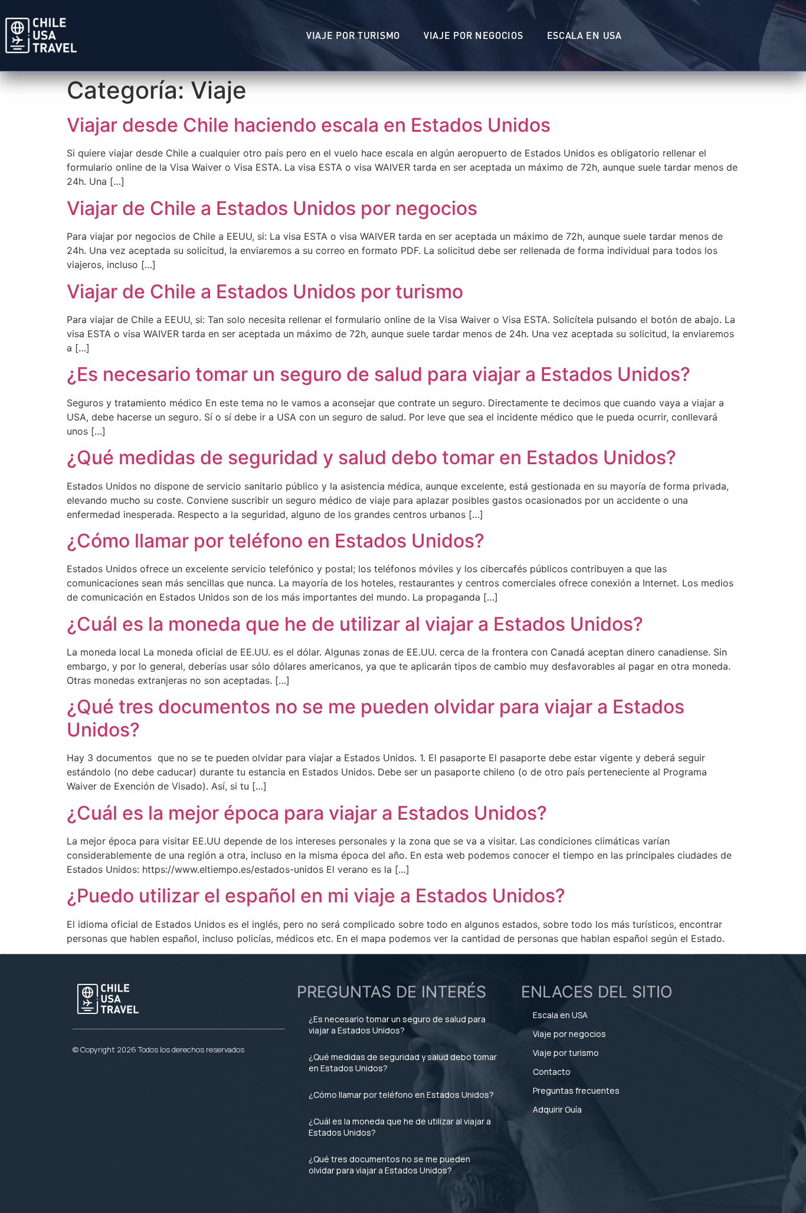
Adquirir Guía (557, 1109)
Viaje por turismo (353, 35)
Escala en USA (584, 35)
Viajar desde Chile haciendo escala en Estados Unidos (309, 124)
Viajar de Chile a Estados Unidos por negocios (272, 208)
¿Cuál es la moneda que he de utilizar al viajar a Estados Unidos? (355, 623)
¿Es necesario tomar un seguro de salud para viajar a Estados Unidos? (378, 374)
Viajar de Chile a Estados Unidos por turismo (265, 291)
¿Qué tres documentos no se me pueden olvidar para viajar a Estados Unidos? (375, 718)
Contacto (552, 1071)
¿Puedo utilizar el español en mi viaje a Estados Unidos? (316, 895)
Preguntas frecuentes (576, 1090)
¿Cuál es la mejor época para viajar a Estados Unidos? (307, 812)
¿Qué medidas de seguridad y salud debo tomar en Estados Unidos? (371, 457)
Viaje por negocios (473, 35)
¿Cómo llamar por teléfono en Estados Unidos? (275, 540)
